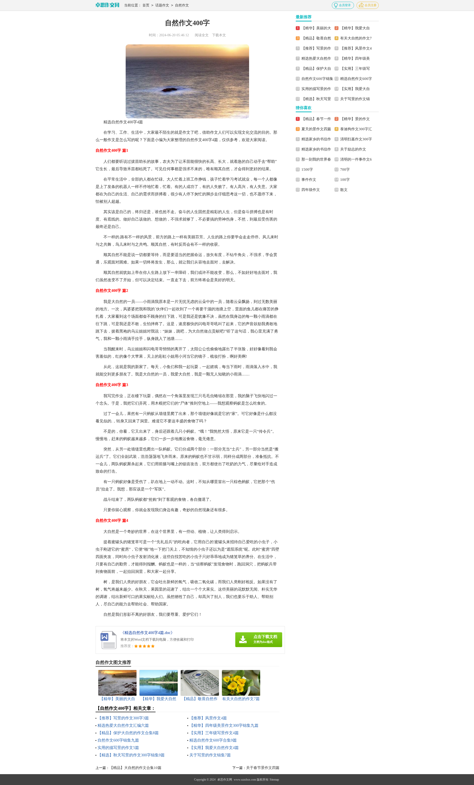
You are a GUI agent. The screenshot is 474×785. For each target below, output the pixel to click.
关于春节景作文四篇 (262, 768)
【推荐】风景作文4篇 (208, 718)
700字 (345, 169)
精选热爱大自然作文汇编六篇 (123, 725)
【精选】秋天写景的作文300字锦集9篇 (131, 755)
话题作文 (162, 5)
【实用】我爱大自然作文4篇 (214, 748)
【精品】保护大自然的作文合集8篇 (128, 733)
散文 (344, 190)
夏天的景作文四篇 (316, 129)
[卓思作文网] (107, 5)
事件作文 (308, 180)
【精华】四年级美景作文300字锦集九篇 (223, 725)
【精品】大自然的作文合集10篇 (135, 768)
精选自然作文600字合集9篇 (213, 740)
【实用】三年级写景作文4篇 (214, 733)
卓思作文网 (224, 779)
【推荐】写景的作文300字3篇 (123, 718)
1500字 (307, 169)
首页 (145, 5)
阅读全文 (202, 35)
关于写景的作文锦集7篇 (210, 755)
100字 (345, 180)
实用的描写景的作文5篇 (118, 748)
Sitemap (274, 779)
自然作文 (182, 5)
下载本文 (219, 35)
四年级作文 (310, 190)
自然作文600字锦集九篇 (118, 740)
